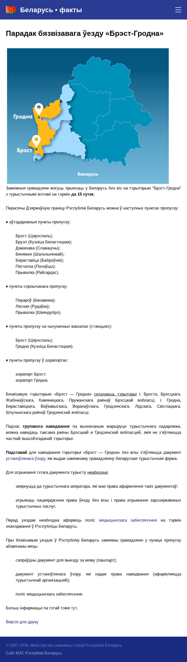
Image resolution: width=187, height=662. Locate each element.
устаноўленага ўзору (25, 458)
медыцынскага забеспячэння (128, 520)
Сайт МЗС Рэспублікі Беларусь (34, 653)
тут (74, 608)
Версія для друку (22, 622)
